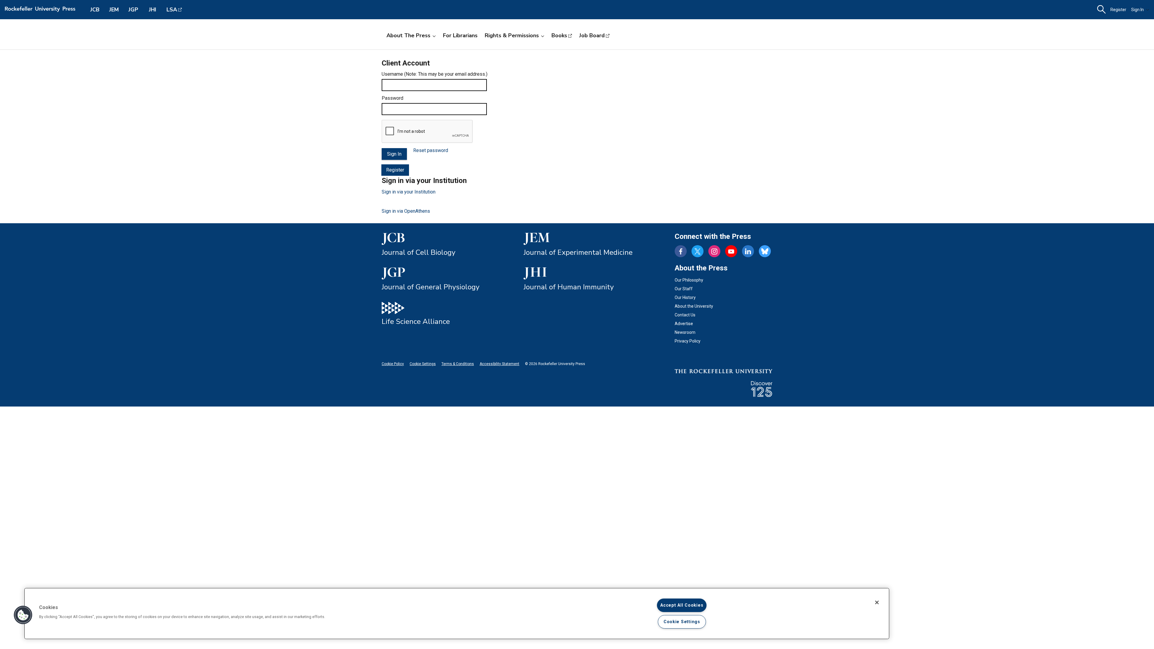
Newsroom (685, 332)
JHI (152, 9)
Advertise (684, 323)
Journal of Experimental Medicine (578, 252)
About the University (694, 306)
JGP (133, 9)
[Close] (877, 602)
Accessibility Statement (499, 364)
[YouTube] (731, 251)
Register (1118, 9)
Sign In (1137, 9)
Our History (685, 297)
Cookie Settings (423, 364)
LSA (171, 9)
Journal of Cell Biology (418, 252)
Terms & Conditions (457, 364)
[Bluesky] (765, 251)
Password (392, 98)
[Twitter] (697, 251)
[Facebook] (681, 251)
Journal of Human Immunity (569, 287)
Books (559, 35)
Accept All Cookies (681, 605)
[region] (457, 613)
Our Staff (684, 288)
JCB (94, 9)
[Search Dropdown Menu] (1101, 9)
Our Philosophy (689, 280)
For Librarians (460, 35)
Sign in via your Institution (408, 192)
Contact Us (685, 314)
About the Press (408, 35)
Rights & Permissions (512, 35)
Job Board (592, 35)
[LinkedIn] (748, 251)
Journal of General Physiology (430, 287)
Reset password (430, 150)
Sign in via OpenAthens (406, 211)
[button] (23, 615)
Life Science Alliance (416, 321)
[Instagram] (714, 251)
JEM (114, 9)
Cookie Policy (393, 364)
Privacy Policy (688, 341)
